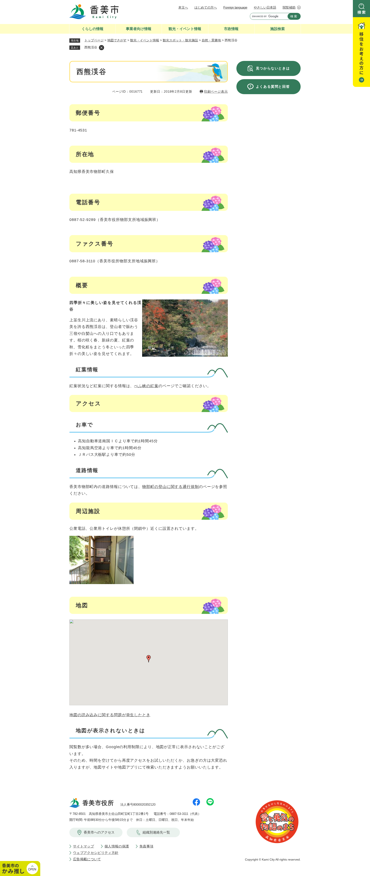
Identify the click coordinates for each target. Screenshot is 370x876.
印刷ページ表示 (216, 91)
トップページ (94, 40)
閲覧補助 (289, 7)
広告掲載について (87, 859)
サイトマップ (83, 846)
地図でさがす (117, 40)
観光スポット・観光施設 (180, 40)
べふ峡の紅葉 (146, 386)
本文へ (183, 7)
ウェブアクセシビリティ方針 (95, 853)
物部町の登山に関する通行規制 (170, 487)
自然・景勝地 (211, 40)
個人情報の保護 (116, 846)
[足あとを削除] (101, 47)
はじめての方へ (205, 7)
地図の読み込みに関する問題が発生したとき (109, 715)
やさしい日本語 (265, 7)
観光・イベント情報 (144, 40)
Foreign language (235, 7)
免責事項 (146, 846)
